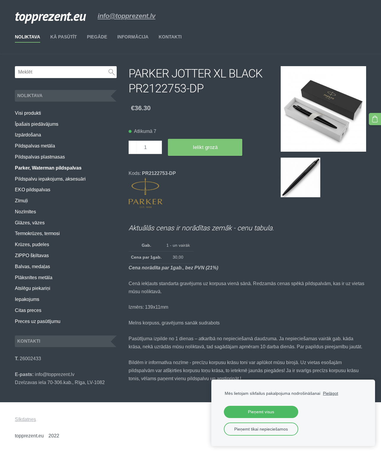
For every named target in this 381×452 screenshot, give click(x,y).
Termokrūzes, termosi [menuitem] (37, 233)
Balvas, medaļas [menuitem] (32, 266)
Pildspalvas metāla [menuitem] (35, 145)
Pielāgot (330, 393)
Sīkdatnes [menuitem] (25, 419)
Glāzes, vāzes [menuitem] (30, 222)
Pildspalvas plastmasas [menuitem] (40, 156)
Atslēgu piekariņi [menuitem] (32, 288)
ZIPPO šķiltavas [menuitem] (32, 255)
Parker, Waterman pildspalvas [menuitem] (48, 167)
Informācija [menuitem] (133, 36)
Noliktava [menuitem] (27, 36)
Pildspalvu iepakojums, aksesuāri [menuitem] (50, 178)
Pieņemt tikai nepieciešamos (261, 429)
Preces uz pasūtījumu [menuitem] (37, 321)
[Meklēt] (111, 72)
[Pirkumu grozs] (375, 119)
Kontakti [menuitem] (170, 36)
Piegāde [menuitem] (97, 36)
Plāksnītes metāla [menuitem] (33, 277)
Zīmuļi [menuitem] (21, 200)
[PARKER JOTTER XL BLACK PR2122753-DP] (323, 109)
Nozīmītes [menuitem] (25, 211)
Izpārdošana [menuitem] (28, 134)
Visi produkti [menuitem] (28, 113)
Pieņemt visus (261, 411)
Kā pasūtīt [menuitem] (63, 36)
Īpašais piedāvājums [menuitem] (36, 124)
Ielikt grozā (205, 147)
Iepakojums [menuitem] (27, 299)
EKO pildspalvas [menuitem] (32, 189)
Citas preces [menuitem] (28, 310)
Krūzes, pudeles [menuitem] (32, 244)
